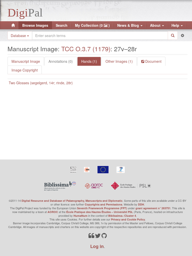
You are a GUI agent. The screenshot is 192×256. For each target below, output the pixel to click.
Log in (97, 246)
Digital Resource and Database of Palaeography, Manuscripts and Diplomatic (72, 200)
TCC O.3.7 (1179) (85, 48)
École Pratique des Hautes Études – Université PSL (99, 212)
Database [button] (19, 35)
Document (153, 61)
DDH (141, 204)
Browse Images (35, 25)
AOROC (53, 212)
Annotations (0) (60, 61)
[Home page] (13, 25)
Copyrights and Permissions (103, 204)
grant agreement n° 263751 (153, 208)
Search (62, 25)
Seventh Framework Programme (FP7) (102, 208)
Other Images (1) (119, 61)
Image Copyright (25, 70)
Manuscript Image (26, 61)
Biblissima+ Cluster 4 (122, 216)
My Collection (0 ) (92, 25)
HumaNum (81, 216)
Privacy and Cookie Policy (128, 219)
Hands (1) (89, 61)
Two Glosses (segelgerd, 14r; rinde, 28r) (41, 82)
